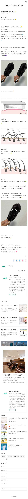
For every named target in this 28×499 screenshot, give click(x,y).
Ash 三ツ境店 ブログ (14, 5)
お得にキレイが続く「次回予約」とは (16, 438)
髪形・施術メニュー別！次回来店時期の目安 (11, 329)
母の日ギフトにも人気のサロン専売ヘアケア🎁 (12, 317)
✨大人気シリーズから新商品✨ (15, 445)
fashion (4, 459)
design (16, 456)
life (22, 456)
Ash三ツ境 (10, 266)
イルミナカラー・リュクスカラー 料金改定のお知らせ (14, 305)
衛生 (3, 456)
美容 (10, 456)
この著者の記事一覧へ (21, 270)
